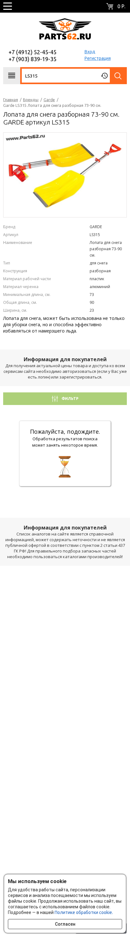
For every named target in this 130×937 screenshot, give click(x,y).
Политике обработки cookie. (84, 912)
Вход (90, 51)
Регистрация (98, 58)
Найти (118, 76)
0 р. (121, 6)
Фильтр (70, 398)
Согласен (65, 924)
